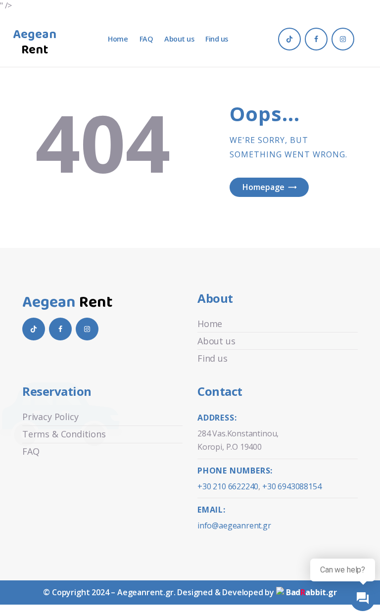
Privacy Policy (50, 417)
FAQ (30, 451)
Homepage (263, 187)
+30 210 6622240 (227, 486)
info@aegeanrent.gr (234, 525)
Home (209, 324)
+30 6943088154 (291, 486)
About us (216, 341)
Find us (212, 358)
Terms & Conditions (64, 434)
